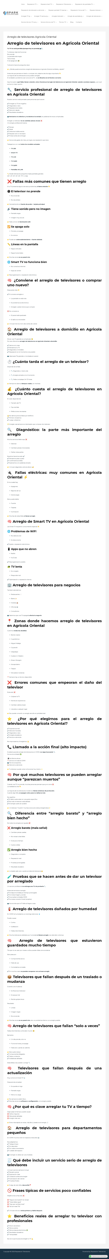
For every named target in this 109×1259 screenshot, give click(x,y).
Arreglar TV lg (25, 16)
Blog (71, 22)
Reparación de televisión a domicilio (32, 10)
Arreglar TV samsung (41, 16)
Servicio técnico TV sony (29, 22)
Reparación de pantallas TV (84, 4)
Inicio (23, 4)
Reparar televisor (95, 10)
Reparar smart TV (46, 4)
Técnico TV (62, 22)
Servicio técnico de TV (48, 22)
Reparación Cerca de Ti (78, 10)
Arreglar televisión (57, 16)
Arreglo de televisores (93, 16)
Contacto (79, 22)
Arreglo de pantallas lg (75, 16)
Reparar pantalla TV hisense (57, 10)
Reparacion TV (32, 4)
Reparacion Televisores (63, 4)
